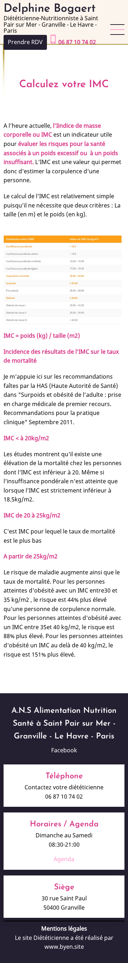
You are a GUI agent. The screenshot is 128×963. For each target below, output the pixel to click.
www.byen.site (64, 947)
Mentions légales (64, 928)
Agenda (64, 859)
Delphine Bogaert (50, 9)
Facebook (64, 750)
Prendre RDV (25, 42)
